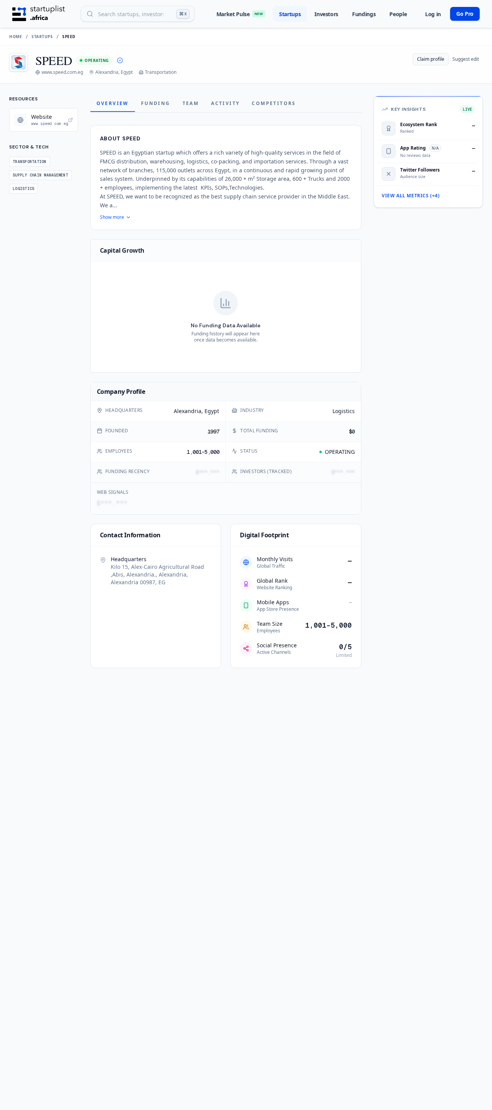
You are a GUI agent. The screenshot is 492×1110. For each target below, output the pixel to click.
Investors (326, 14)
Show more (112, 217)
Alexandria (187, 411)
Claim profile (430, 59)
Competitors (274, 103)
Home (15, 36)
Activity (225, 103)
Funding (155, 103)
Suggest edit (465, 59)
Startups (290, 14)
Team (191, 103)
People (398, 14)
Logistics (343, 411)
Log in (433, 14)
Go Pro (465, 13)
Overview (112, 103)
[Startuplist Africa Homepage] (38, 14)
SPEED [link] (68, 36)
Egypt (211, 411)
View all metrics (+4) (411, 196)
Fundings (364, 14)
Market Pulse (239, 14)
